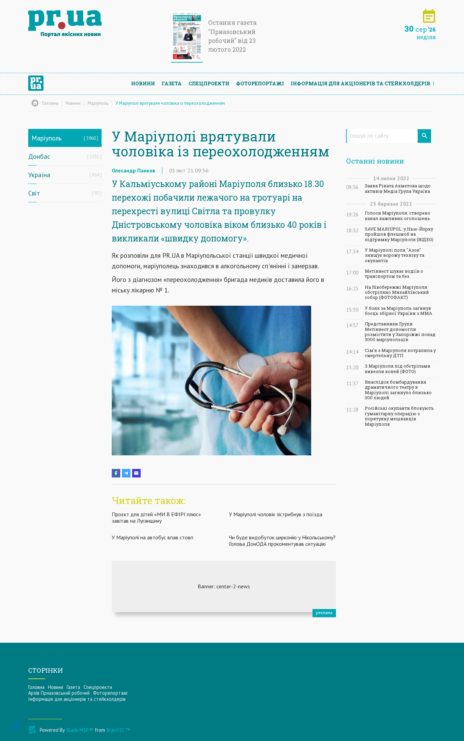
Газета (172, 83)
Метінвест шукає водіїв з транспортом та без (394, 274)
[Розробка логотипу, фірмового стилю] (224, 586)
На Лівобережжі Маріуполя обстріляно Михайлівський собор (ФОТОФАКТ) (397, 292)
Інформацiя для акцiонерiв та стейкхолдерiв (360, 83)
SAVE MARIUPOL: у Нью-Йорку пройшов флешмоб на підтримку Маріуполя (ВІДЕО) (399, 234)
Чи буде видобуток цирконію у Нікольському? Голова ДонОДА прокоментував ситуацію (282, 540)
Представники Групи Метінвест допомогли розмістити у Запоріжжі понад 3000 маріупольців (400, 331)
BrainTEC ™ (118, 730)
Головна (36, 687)
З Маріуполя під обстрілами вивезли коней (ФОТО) (397, 369)
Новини (143, 83)
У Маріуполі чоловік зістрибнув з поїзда (275, 514)
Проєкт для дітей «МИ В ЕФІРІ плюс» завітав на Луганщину (156, 517)
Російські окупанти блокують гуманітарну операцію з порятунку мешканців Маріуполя (399, 416)
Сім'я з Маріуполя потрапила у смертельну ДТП (400, 353)
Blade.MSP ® (80, 730)
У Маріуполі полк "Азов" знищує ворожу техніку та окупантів (394, 255)
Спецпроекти (209, 83)
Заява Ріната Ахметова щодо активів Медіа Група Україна (398, 188)
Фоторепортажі (260, 83)
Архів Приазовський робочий (59, 693)
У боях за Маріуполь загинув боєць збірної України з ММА (398, 311)
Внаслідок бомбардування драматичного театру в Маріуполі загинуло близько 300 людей (398, 390)
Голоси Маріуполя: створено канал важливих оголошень (397, 215)
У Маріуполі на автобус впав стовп (152, 537)
